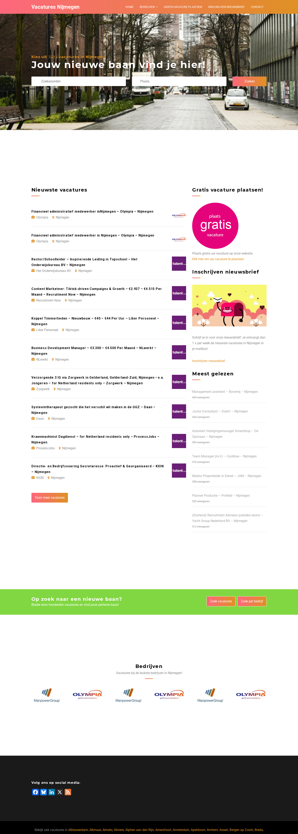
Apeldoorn (198, 830)
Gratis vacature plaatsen (183, 7)
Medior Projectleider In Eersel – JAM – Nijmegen (226, 476)
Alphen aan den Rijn (139, 830)
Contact (257, 7)
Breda (259, 830)
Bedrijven (147, 7)
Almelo (108, 830)
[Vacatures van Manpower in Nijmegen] (87, 695)
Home (129, 7)
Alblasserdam (78, 830)
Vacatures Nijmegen (55, 7)
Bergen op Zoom (241, 830)
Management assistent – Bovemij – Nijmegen (225, 392)
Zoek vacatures (221, 601)
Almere (119, 830)
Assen (223, 830)
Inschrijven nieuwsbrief (226, 7)
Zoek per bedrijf (252, 601)
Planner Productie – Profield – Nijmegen (221, 495)
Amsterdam (181, 830)
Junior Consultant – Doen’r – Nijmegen (220, 411)
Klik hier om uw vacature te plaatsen (218, 259)
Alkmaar (95, 830)
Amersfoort (163, 830)
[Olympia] (47, 695)
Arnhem (212, 830)
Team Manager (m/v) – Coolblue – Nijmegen (224, 456)
